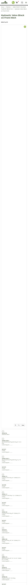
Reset (23, 425)
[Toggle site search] (22, 2)
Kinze (2, 7)
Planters (8, 7)
